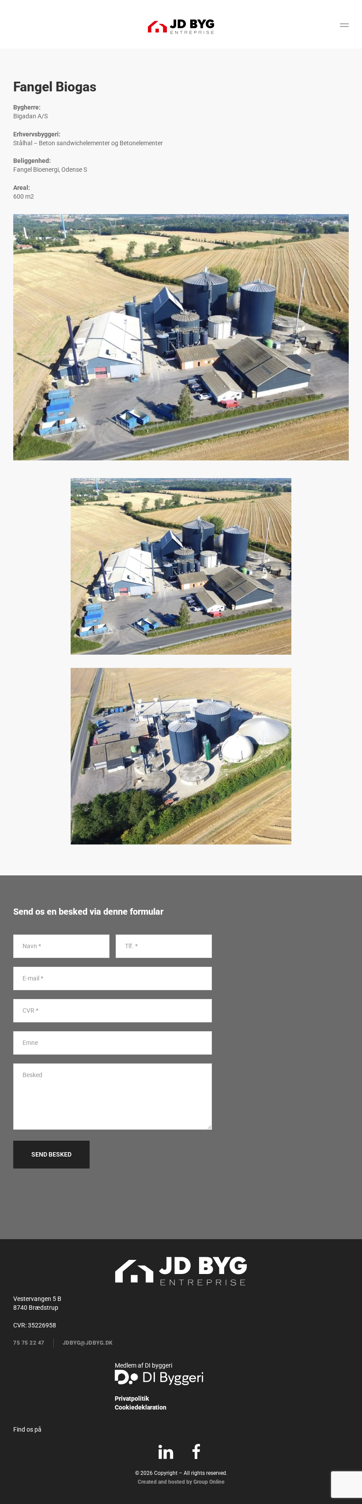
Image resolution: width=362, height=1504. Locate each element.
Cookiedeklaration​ (140, 1407)
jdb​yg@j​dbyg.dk (88, 1343)
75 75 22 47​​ (29, 1343)
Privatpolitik (132, 1398)
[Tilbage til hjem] (181, 26)
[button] (344, 26)
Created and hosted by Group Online (181, 1482)
